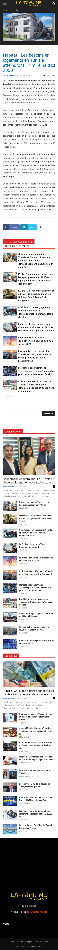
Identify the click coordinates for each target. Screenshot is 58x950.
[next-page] (9, 398)
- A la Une (15, 10)
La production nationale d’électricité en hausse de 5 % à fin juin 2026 (35, 340)
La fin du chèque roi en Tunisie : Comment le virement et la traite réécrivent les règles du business (36, 327)
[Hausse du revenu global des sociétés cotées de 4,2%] (10, 644)
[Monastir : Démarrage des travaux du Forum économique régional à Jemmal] (10, 760)
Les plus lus (11, 655)
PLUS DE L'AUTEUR (17, 246)
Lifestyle (38, 941)
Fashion (20, 941)
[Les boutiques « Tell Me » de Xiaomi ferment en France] (10, 829)
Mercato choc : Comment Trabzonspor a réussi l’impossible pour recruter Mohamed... (35, 588)
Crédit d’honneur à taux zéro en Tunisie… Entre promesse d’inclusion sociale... (36, 602)
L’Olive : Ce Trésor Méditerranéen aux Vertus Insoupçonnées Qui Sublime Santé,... (36, 518)
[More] (40, 227)
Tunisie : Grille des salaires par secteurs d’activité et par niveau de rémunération (28, 692)
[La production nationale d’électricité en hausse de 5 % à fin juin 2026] (10, 341)
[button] (4, 4)
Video (46, 941)
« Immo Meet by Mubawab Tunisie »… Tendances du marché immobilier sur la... (36, 731)
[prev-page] (4, 398)
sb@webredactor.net (37, 911)
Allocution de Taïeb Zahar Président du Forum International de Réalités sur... (36, 745)
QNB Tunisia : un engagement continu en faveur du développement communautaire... (36, 533)
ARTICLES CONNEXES (19, 241)
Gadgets (28, 941)
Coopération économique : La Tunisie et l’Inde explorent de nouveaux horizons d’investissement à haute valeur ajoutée (35, 261)
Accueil (5, 10)
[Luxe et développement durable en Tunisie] (10, 774)
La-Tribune (10, 75)
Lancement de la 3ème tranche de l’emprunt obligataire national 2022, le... (35, 814)
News (12, 941)
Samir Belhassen (9, 486)
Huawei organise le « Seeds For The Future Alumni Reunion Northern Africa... (35, 717)
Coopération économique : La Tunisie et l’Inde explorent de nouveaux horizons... (28, 480)
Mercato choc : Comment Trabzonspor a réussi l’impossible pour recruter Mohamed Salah (36, 371)
